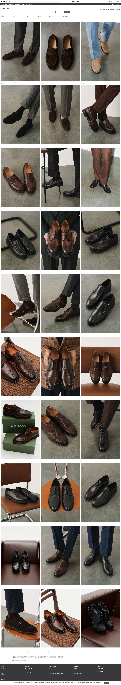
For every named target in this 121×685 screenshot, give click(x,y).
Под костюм (51, 16)
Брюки (2, 675)
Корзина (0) (118, 1)
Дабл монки (3, 16)
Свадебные (39, 16)
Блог (6, 4)
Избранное (3, 668)
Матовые (9, 19)
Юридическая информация (77, 673)
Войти (107, 1)
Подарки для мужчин (52, 670)
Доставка (30, 4)
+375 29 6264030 (101, 671)
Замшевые (26, 16)
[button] (116, 4)
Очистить (3, 19)
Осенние (14, 16)
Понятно (106, 682)
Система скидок (75, 668)
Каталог (2, 4)
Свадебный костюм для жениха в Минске (56, 673)
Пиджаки (2, 674)
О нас (74, 670)
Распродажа (11, 4)
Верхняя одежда (4, 678)
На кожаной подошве (64, 16)
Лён (25, 670)
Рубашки (2, 673)
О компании (17, 4)
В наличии (118, 9)
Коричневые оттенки (28, 669)
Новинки (2, 669)
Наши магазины (24, 4)
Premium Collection (28, 668)
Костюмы (2, 670)
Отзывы (74, 669)
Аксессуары (3, 679)
